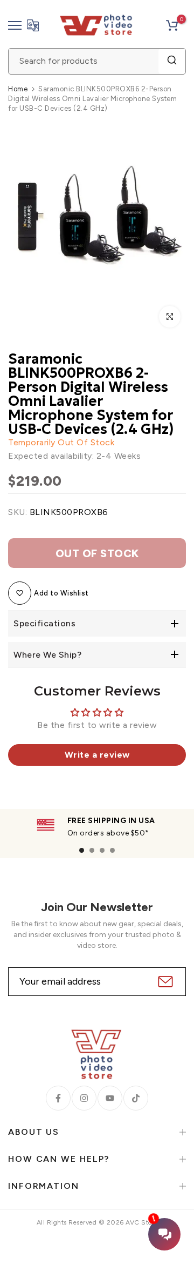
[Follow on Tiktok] (135, 1098)
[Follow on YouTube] (110, 1098)
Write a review (97, 755)
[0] (172, 25)
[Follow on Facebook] (58, 1098)
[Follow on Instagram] (84, 1098)
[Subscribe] (164, 981)
